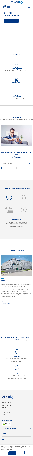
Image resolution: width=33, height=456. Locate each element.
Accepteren (12, 453)
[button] (13, 54)
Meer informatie (12, 20)
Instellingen (20, 453)
